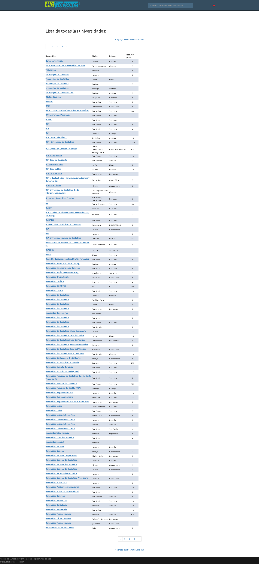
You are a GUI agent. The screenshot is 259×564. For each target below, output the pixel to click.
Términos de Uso (43, 558)
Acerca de (4, 558)
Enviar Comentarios (26, 558)
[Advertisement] (129, 18)
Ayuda (13, 558)
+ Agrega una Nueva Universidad (129, 39)
